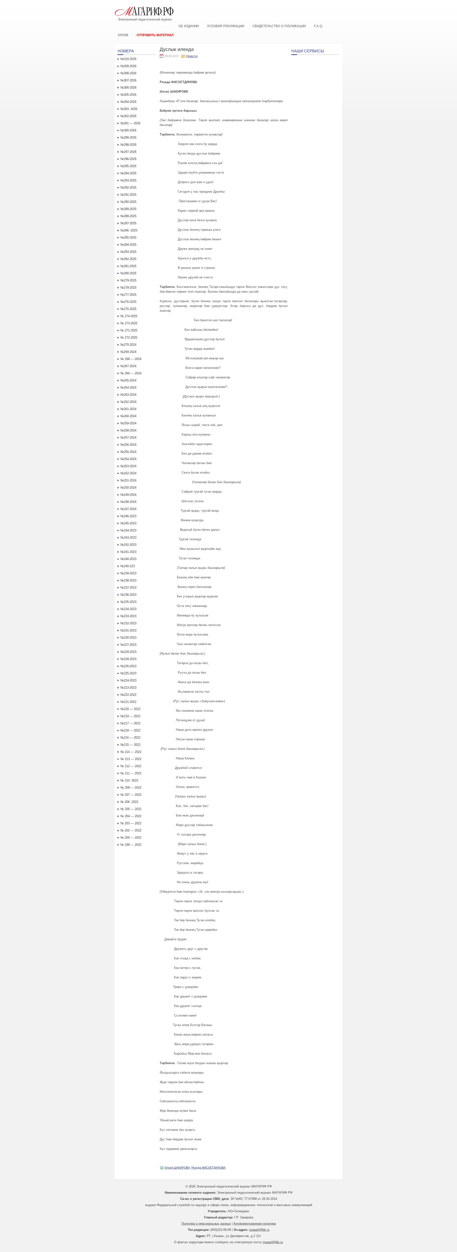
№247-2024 (128, 509)
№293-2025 (128, 180)
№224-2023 (128, 680)
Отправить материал (155, 35)
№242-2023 (128, 544)
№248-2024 (128, 502)
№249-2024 (128, 494)
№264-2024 (128, 387)
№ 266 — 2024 (130, 373)
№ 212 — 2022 (130, 766)
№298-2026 (128, 144)
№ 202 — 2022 (130, 830)
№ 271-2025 (128, 330)
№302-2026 (128, 116)
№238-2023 (128, 580)
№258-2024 (128, 430)
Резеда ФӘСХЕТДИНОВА (208, 1167)
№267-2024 (128, 366)
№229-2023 (128, 652)
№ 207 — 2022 (130, 794)
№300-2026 (128, 130)
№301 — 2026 (130, 123)
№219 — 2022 (130, 716)
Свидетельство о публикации (279, 26)
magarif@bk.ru (259, 1230)
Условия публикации (225, 26)
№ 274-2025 (128, 316)
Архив (123, 35)
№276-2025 (128, 302)
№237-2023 (128, 587)
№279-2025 (128, 280)
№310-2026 (128, 59)
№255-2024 (128, 452)
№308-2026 (128, 73)
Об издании (189, 26)
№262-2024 (128, 402)
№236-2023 (128, 594)
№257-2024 (128, 437)
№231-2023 (128, 630)
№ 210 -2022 (129, 780)
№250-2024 (128, 487)
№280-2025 (128, 273)
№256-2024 (128, 444)
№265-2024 (128, 380)
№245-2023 (128, 523)
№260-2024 (128, 416)
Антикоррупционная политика (254, 1223)
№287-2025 (128, 223)
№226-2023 (128, 666)
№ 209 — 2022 (130, 787)
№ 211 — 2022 (130, 773)
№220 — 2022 (130, 709)
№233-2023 (128, 616)
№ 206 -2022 (129, 802)
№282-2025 (128, 259)
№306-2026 (128, 87)
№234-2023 (128, 609)
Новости (192, 56)
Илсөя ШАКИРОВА (177, 1167)
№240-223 (127, 566)
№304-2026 (128, 102)
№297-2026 (128, 152)
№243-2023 (128, 537)
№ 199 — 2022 (130, 844)
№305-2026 (128, 94)
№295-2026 (128, 166)
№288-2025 (128, 216)
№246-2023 (128, 516)
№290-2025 (128, 202)
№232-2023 (128, 623)
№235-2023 (128, 602)
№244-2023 (128, 530)
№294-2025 (128, 173)
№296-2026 (128, 159)
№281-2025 (128, 266)
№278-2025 (128, 287)
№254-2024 (128, 459)
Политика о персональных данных (206, 1223)
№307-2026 (128, 80)
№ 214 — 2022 (130, 752)
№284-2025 (128, 244)
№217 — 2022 (130, 723)
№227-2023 (128, 644)
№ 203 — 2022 (130, 823)
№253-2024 (128, 466)
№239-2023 (128, 573)
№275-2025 (128, 309)
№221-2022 (128, 702)
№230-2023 (128, 637)
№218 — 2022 (130, 730)
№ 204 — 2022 (130, 816)
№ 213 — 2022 (130, 759)
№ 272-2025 (128, 337)
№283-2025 (128, 252)
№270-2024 (128, 344)
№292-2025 (128, 187)
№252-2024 (128, 473)
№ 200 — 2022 (130, 837)
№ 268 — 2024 (130, 359)
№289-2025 (128, 209)
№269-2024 (128, 352)
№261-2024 (128, 409)
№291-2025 (128, 194)
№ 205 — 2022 (130, 809)
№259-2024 (128, 423)
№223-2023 (128, 687)
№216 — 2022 (130, 737)
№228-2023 (128, 659)
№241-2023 (128, 552)
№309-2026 (128, 66)
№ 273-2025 (128, 323)
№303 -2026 (128, 109)
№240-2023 (128, 559)
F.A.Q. (318, 26)
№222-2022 (128, 694)
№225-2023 (128, 673)
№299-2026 (128, 137)
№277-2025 (128, 294)
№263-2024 (128, 394)
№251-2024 (128, 480)
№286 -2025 (128, 230)
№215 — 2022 (130, 744)
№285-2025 (128, 237)
